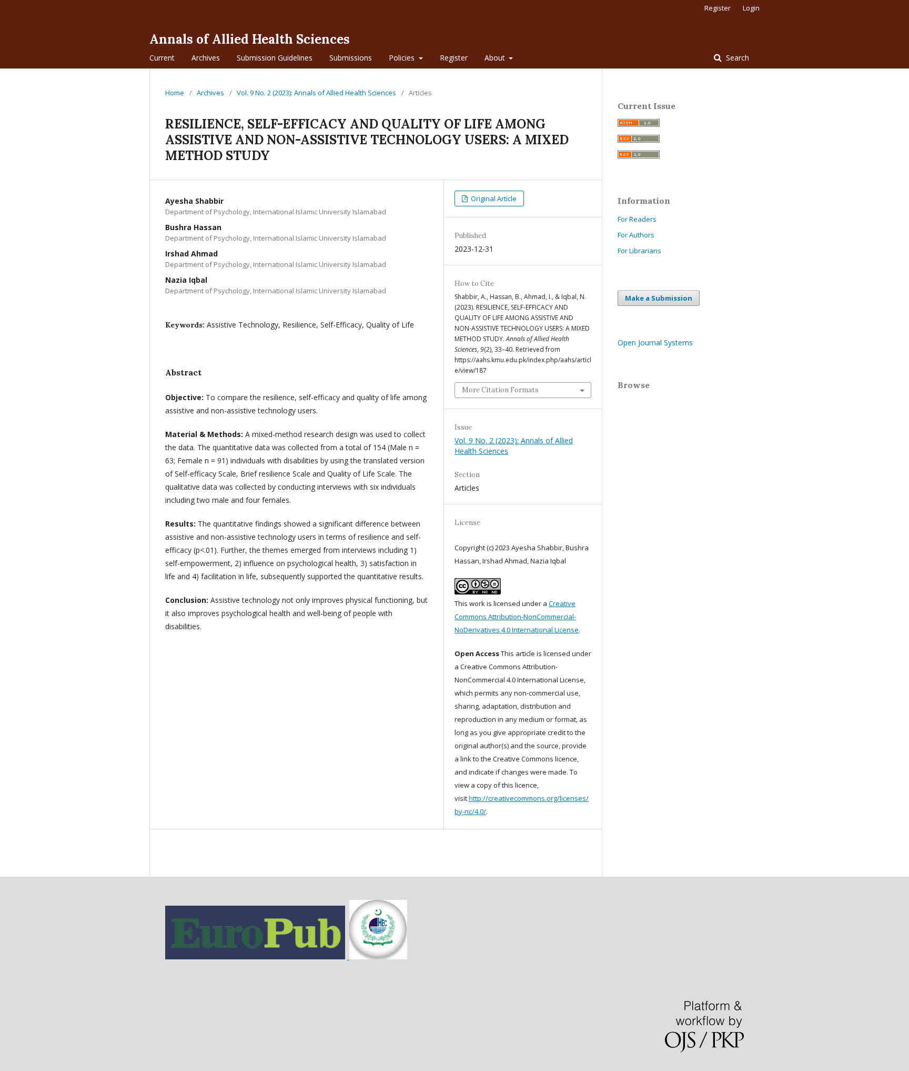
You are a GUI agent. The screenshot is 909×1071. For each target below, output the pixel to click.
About (495, 58)
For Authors (636, 235)
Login (751, 8)
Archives (205, 58)
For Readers (637, 219)
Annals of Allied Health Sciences (249, 39)
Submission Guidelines (274, 58)
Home (174, 92)
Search (736, 58)
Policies (403, 58)
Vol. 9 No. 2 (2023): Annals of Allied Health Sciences (316, 92)
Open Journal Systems (655, 343)
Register (454, 58)
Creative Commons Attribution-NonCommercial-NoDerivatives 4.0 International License (516, 616)
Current (162, 58)
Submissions (350, 58)
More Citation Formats (500, 389)
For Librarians (639, 250)
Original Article (493, 198)
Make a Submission (658, 298)
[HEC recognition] (377, 956)
